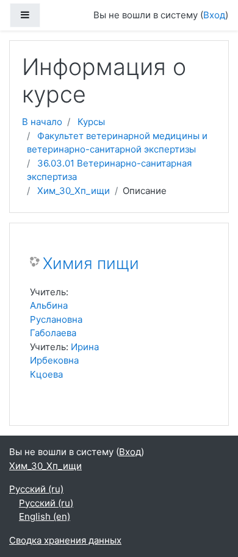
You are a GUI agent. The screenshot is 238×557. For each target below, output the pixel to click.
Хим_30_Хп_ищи (73, 190)
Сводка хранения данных (65, 540)
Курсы (91, 122)
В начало (42, 122)
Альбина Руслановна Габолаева (56, 319)
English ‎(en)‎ (44, 516)
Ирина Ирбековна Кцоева (64, 360)
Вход (214, 15)
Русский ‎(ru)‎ (36, 489)
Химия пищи (91, 263)
